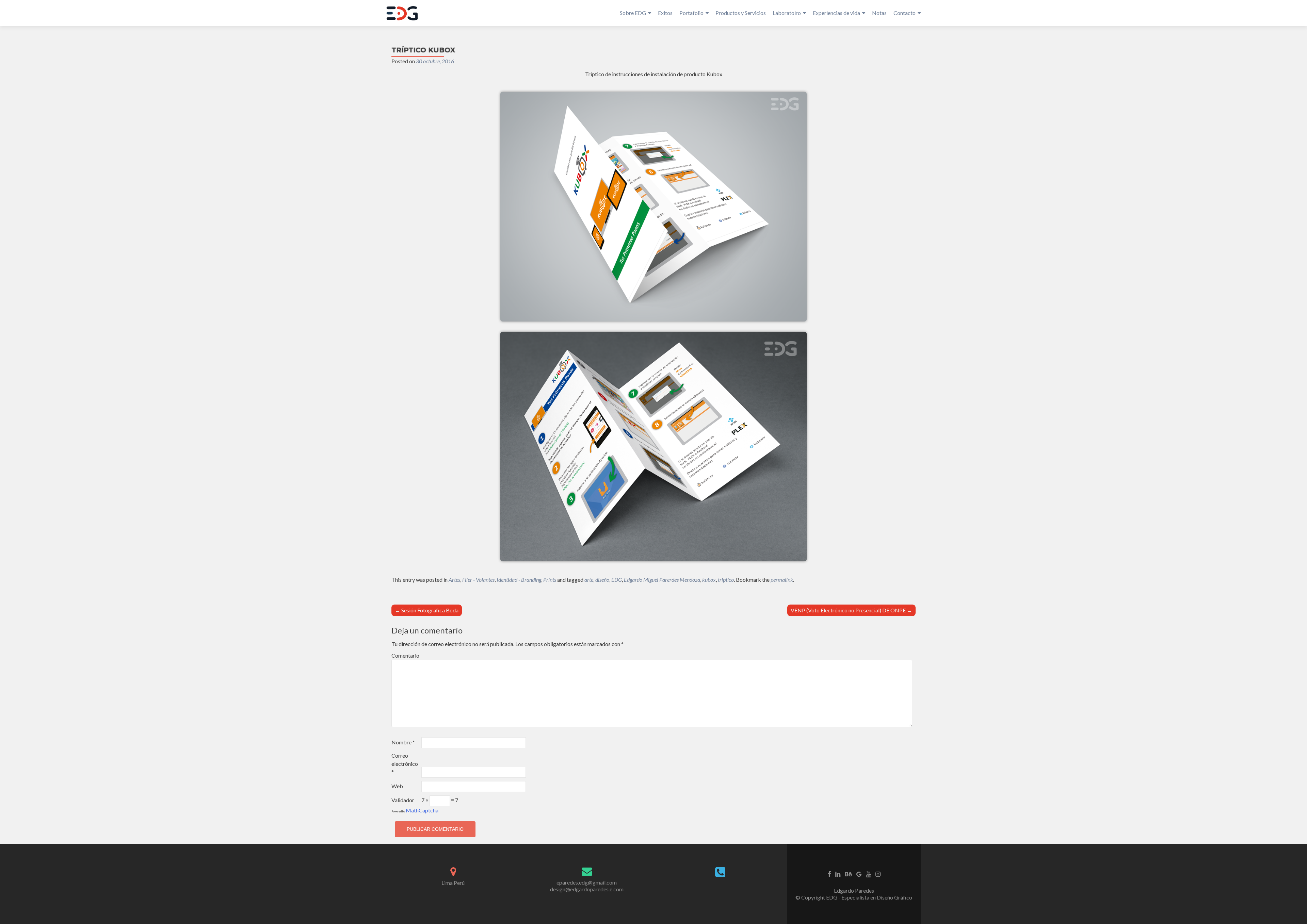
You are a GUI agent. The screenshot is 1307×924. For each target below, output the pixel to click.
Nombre (403, 742)
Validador (402, 800)
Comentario (405, 655)
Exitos (665, 13)
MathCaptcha (422, 810)
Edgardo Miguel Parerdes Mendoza (662, 579)
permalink (782, 579)
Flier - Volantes (478, 579)
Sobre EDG (633, 13)
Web (397, 786)
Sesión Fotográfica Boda (426, 610)
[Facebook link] (829, 873)
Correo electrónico (404, 763)
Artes (454, 579)
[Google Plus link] (858, 873)
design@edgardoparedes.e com (587, 889)
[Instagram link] (878, 873)
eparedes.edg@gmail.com (586, 882)
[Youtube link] (868, 873)
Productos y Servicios (740, 13)
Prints (549, 579)
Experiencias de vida (836, 13)
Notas (879, 13)
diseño (602, 579)
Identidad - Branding (519, 579)
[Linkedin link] (837, 873)
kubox (709, 579)
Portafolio (691, 13)
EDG (616, 579)
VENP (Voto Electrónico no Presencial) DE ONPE (851, 610)
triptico (726, 579)
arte (588, 579)
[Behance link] (848, 873)
